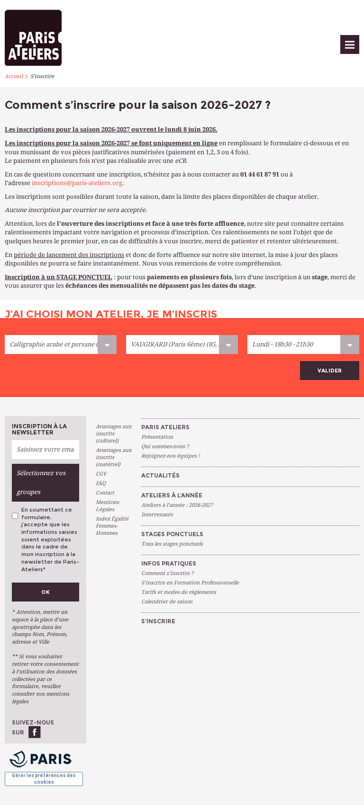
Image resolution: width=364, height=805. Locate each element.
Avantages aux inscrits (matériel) (113, 457)
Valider (330, 370)
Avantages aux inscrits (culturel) (113, 434)
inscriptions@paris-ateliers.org (77, 182)
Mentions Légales (107, 506)
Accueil (14, 76)
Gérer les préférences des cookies (44, 779)
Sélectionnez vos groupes (41, 482)
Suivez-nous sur (33, 727)
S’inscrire (42, 76)
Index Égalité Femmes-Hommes (112, 526)
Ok (45, 592)
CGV (101, 474)
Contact (105, 493)
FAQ (101, 483)
